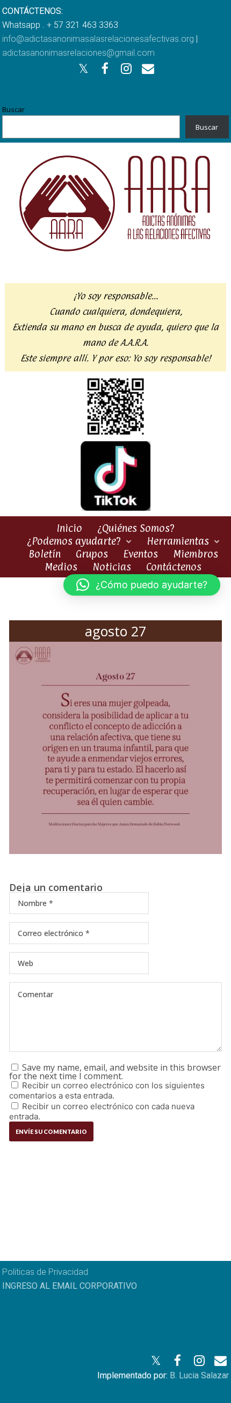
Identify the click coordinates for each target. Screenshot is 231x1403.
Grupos (92, 554)
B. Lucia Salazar (199, 1375)
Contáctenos (173, 567)
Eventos (140, 554)
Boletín (44, 554)
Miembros (195, 554)
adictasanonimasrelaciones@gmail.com (78, 53)
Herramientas (178, 541)
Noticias (111, 567)
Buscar (13, 109)
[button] (141, 585)
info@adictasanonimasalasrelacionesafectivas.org (98, 39)
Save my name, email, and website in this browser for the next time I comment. (115, 1071)
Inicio (69, 528)
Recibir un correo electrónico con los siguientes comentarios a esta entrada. (107, 1090)
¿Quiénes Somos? (136, 528)
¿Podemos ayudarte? (74, 541)
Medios (61, 567)
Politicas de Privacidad (45, 1272)
